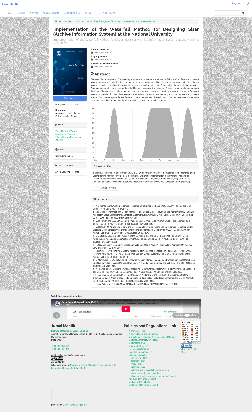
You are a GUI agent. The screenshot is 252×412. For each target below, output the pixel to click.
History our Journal (107, 13)
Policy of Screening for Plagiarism (145, 372)
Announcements (51, 13)
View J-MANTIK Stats (188, 350)
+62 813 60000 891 (60, 345)
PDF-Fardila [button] (71, 98)
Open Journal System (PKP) (76, 404)
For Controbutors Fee (139, 348)
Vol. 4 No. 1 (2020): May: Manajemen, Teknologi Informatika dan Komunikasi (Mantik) (115, 21)
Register (236, 3)
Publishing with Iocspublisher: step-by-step (149, 369)
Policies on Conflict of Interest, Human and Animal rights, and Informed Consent (152, 377)
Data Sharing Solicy (138, 345)
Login (247, 3)
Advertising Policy (137, 330)
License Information (138, 354)
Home (10, 13)
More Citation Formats (105, 188)
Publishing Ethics (137, 366)
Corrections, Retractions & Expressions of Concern (152, 336)
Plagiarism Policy (137, 360)
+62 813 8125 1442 (60, 348)
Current (21, 13)
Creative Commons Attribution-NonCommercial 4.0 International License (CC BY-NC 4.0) (84, 366)
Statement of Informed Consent (143, 384)
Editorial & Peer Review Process (144, 339)
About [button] (88, 13)
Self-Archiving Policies (139, 381)
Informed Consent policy (140, 351)
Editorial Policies (72, 13)
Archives (34, 13)
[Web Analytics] (186, 345)
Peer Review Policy (138, 357)
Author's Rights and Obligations (143, 333)
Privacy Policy (135, 363)
